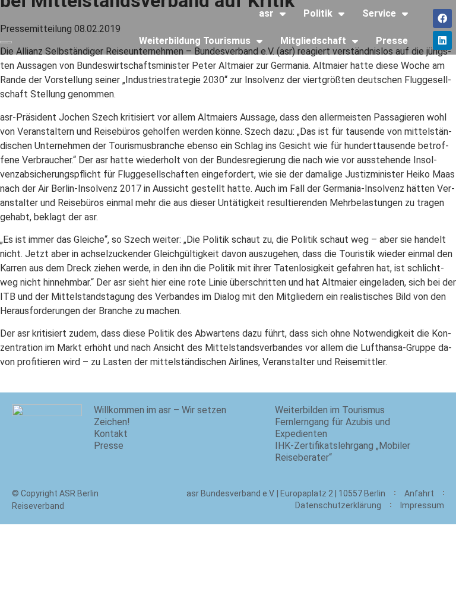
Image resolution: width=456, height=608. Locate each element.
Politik (317, 13)
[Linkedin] (442, 40)
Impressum (422, 505)
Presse (392, 40)
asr (266, 13)
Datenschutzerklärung (338, 505)
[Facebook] (442, 18)
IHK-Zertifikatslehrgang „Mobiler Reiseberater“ (342, 451)
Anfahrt (419, 493)
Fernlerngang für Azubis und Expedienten (332, 427)
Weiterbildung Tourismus (195, 40)
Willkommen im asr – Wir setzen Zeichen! (160, 416)
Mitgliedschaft (313, 40)
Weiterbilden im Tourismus (330, 410)
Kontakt (111, 433)
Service (379, 13)
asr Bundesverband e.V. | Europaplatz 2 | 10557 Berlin (285, 493)
